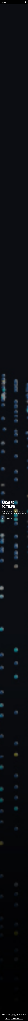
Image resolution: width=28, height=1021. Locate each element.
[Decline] (26, 1016)
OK (7, 1018)
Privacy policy (16, 1018)
